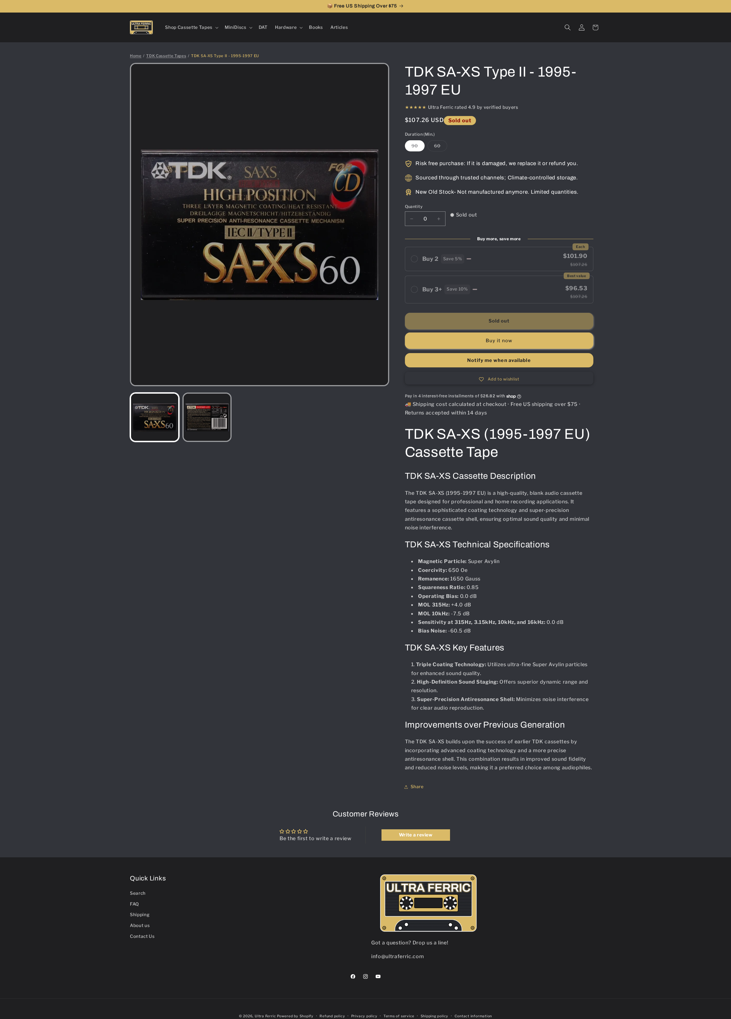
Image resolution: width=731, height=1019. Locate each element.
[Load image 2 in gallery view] (207, 417)
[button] (191, 27)
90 (418, 147)
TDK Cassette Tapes (166, 55)
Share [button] (417, 787)
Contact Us (142, 936)
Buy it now (499, 340)
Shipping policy (435, 1016)
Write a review (416, 835)
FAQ (134, 904)
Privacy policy (364, 1016)
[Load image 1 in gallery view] (154, 417)
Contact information (473, 1016)
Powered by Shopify (295, 1016)
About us (140, 925)
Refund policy (332, 1016)
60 (440, 147)
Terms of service (398, 1016)
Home (136, 55)
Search (138, 893)
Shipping (139, 914)
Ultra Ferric (265, 1016)
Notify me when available (499, 360)
